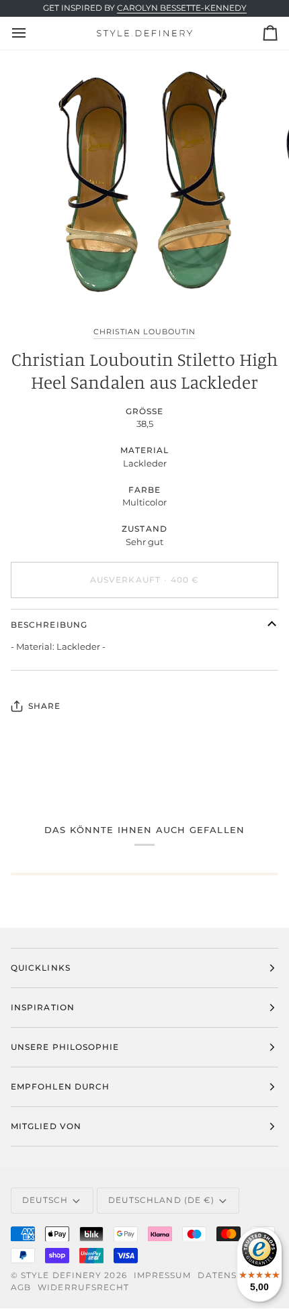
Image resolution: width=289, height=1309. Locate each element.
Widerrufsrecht (83, 1287)
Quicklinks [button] (41, 968)
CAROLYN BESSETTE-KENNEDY (182, 8)
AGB (21, 1287)
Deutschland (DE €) (161, 1200)
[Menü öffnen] (31, 33)
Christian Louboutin (144, 331)
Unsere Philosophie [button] (65, 1047)
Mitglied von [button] (46, 1126)
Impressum (163, 1275)
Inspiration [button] (43, 1007)
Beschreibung (49, 625)
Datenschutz (234, 1275)
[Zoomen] (46, 279)
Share (44, 706)
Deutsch (45, 1200)
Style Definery (61, 1275)
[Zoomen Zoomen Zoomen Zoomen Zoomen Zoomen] (144, 182)
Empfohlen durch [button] (60, 1086)
